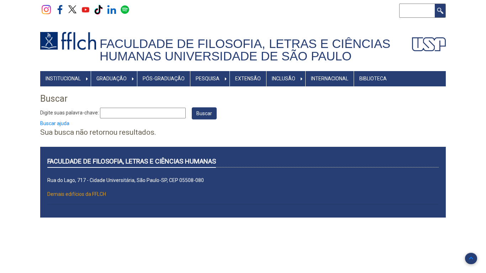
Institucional (63, 78)
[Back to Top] (471, 258)
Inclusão (283, 78)
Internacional (329, 78)
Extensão (248, 78)
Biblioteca (373, 78)
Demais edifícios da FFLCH (76, 194)
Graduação (111, 78)
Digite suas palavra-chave (69, 113)
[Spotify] (125, 9)
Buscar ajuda (54, 123)
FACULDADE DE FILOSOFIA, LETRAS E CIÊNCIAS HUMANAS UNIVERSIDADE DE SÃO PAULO (245, 50)
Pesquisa (208, 78)
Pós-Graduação (164, 78)
